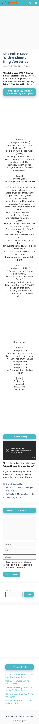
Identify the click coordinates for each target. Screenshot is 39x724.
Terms (21, 716)
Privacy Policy (11, 716)
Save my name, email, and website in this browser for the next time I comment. (20, 565)
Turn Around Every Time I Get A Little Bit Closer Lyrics (18, 689)
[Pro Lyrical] (9, 3)
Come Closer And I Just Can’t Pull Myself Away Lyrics (19, 676)
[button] (30, 3)
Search (8, 590)
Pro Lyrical (22, 720)
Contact (29, 716)
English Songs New (14, 484)
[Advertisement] (19, 28)
